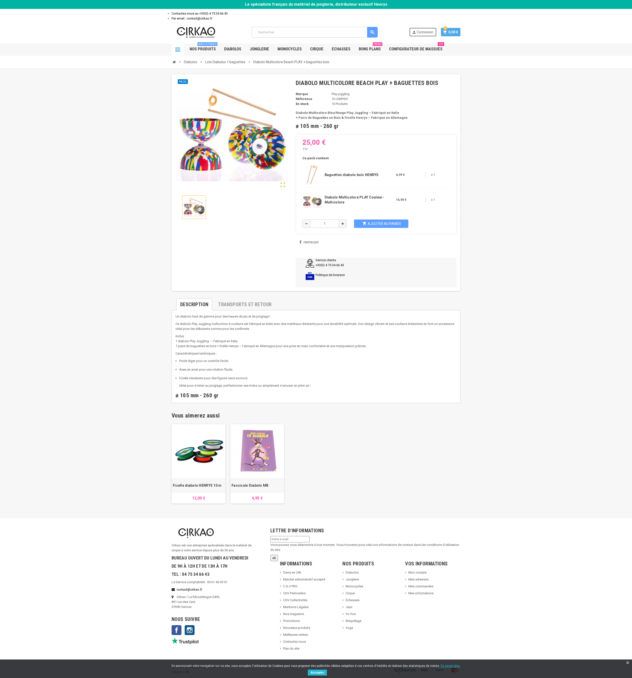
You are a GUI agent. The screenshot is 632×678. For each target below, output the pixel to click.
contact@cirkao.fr (189, 589)
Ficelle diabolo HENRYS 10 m (197, 485)
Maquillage (353, 621)
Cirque (316, 48)
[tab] (194, 302)
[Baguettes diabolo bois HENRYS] (312, 174)
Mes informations (421, 593)
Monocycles (289, 48)
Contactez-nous (294, 641)
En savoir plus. (450, 666)
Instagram (190, 630)
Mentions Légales (296, 607)
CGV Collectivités (295, 600)
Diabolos (232, 48)
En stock (302, 104)
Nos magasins (293, 614)
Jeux (349, 607)
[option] (198, 463)
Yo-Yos (351, 614)
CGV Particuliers (294, 593)
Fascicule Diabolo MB (250, 485)
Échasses (352, 600)
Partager (311, 242)
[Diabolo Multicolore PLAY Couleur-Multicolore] (312, 199)
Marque (302, 94)
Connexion (422, 32)
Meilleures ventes (295, 635)
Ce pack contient (315, 158)
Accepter (317, 672)
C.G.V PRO (290, 586)
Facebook (176, 630)
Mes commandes (420, 586)
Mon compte (417, 572)
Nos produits (203, 47)
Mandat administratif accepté (304, 579)
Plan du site (291, 648)
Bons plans (370, 47)
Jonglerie (259, 48)
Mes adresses (418, 579)
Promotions (291, 621)
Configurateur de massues (416, 47)
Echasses (341, 48)
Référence (304, 99)
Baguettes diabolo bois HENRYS (352, 175)
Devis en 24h (292, 572)
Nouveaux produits (296, 628)
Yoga (349, 628)
